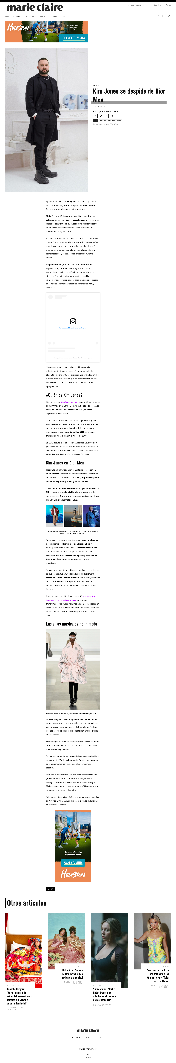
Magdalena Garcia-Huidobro (16, 1008)
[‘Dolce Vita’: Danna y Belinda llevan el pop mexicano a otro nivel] (66, 941)
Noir (88, 1054)
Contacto (101, 1038)
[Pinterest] (106, 116)
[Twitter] (100, 116)
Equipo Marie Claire (108, 112)
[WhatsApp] (111, 116)
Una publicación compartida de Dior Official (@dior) (73, 358)
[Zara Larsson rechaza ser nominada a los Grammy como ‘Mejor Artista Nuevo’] (152, 941)
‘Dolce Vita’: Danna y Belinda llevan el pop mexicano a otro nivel (72, 973)
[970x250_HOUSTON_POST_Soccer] (46, 42)
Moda (96, 85)
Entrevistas (13, 985)
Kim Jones (111, 120)
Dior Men (103, 120)
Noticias (89, 1038)
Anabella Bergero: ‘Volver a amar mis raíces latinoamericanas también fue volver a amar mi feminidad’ (19, 996)
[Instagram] (161, 16)
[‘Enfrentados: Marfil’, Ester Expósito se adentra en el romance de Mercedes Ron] (109, 950)
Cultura (79, 967)
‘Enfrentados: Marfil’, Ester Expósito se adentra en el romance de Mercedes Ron (104, 994)
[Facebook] (158, 16)
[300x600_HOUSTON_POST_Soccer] (73, 883)
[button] (169, 16)
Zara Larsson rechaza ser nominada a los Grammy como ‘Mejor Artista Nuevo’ (158, 975)
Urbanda (88, 1058)
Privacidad (76, 1038)
